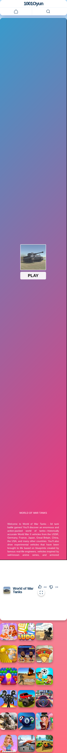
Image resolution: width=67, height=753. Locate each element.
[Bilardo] (26, 721)
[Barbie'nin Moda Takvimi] (8, 743)
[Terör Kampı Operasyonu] (26, 676)
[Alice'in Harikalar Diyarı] (44, 721)
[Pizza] (44, 654)
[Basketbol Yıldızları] (26, 654)
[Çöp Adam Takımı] (8, 698)
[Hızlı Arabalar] (44, 743)
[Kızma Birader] (26, 631)
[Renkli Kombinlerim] (8, 631)
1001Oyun (33, 3)
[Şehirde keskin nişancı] (44, 631)
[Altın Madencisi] (8, 654)
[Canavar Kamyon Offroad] (26, 698)
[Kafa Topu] (44, 676)
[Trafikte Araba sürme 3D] (44, 698)
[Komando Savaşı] (8, 721)
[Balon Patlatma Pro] (8, 676)
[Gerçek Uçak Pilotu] (26, 743)
